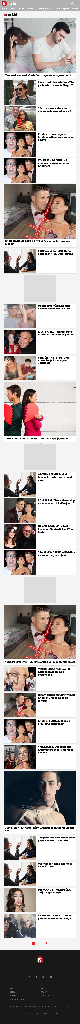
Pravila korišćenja (62, 1006)
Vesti (13, 8)
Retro (31, 8)
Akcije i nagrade (48, 1006)
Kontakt (19, 1006)
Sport (66, 8)
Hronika (45, 996)
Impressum (28, 1006)
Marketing (37, 1006)
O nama (12, 1006)
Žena (57, 8)
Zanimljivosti (44, 8)
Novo (5, 8)
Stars (22, 8)
